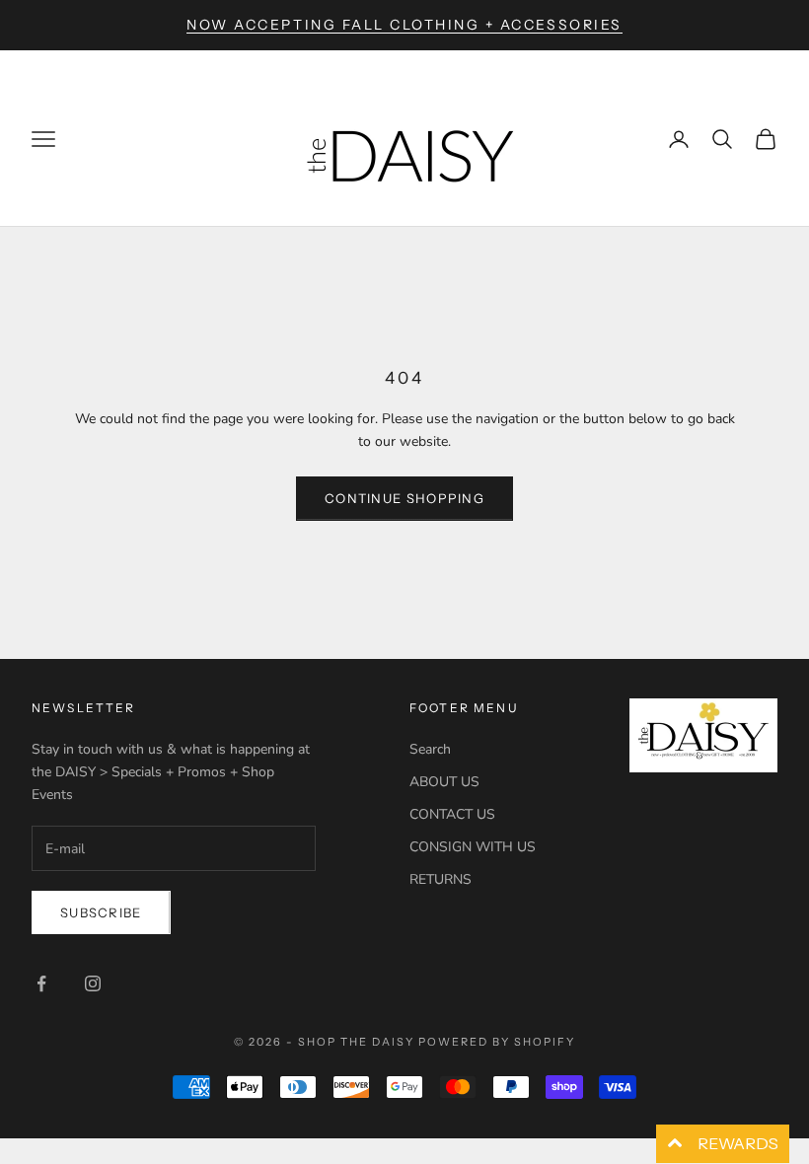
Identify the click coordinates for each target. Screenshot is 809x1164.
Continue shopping (404, 498)
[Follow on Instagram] (93, 983)
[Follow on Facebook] (41, 983)
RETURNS (440, 879)
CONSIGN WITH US (472, 846)
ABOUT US (444, 781)
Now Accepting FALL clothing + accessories (404, 25)
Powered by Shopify (496, 1042)
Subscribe (101, 912)
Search (430, 749)
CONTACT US (452, 814)
